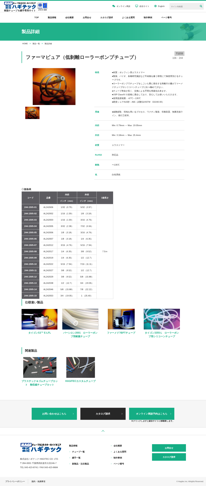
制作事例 (148, 17)
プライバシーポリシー (15, 481)
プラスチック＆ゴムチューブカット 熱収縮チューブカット (40, 383)
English (161, 6)
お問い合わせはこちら (54, 413)
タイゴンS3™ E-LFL (39, 332)
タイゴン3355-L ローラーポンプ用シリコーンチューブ (162, 334)
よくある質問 (128, 17)
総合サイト (144, 6)
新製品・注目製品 (80, 464)
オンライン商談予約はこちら (151, 413)
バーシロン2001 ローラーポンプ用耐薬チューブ (80, 334)
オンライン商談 (123, 6)
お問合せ (87, 17)
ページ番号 (119, 464)
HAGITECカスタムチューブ (80, 381)
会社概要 (69, 17)
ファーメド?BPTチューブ (121, 332)
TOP (36, 17)
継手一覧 (76, 458)
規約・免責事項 (38, 481)
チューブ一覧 (78, 451)
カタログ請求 (106, 17)
